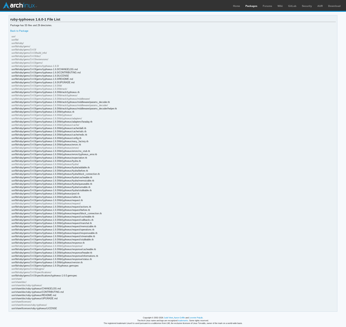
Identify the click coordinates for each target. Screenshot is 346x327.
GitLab (292, 6)
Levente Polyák (196, 318)
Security (307, 6)
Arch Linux (20, 5)
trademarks (183, 320)
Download (334, 6)
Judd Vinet (168, 318)
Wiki (280, 6)
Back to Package (19, 31)
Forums (267, 6)
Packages (251, 6)
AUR (320, 6)
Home (236, 6)
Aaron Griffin (179, 318)
